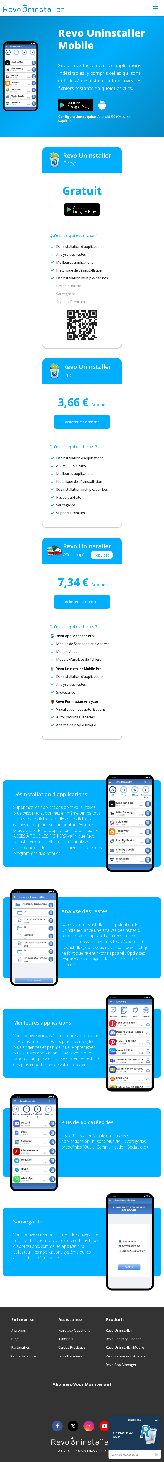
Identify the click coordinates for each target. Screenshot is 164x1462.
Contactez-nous (24, 1356)
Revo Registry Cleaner (123, 1338)
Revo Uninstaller (119, 1330)
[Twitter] (73, 1426)
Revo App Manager (121, 1364)
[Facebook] (57, 1426)
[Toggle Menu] (155, 8)
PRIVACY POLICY (97, 1451)
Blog (15, 1338)
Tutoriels (65, 1338)
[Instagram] (88, 1426)
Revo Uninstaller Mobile (125, 1347)
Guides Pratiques (71, 1347)
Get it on (78, 105)
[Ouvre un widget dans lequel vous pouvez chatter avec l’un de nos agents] (135, 1438)
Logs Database (70, 1356)
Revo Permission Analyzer (126, 1356)
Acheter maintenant (82, 421)
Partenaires (20, 1347)
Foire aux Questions (74, 1330)
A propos (18, 1330)
